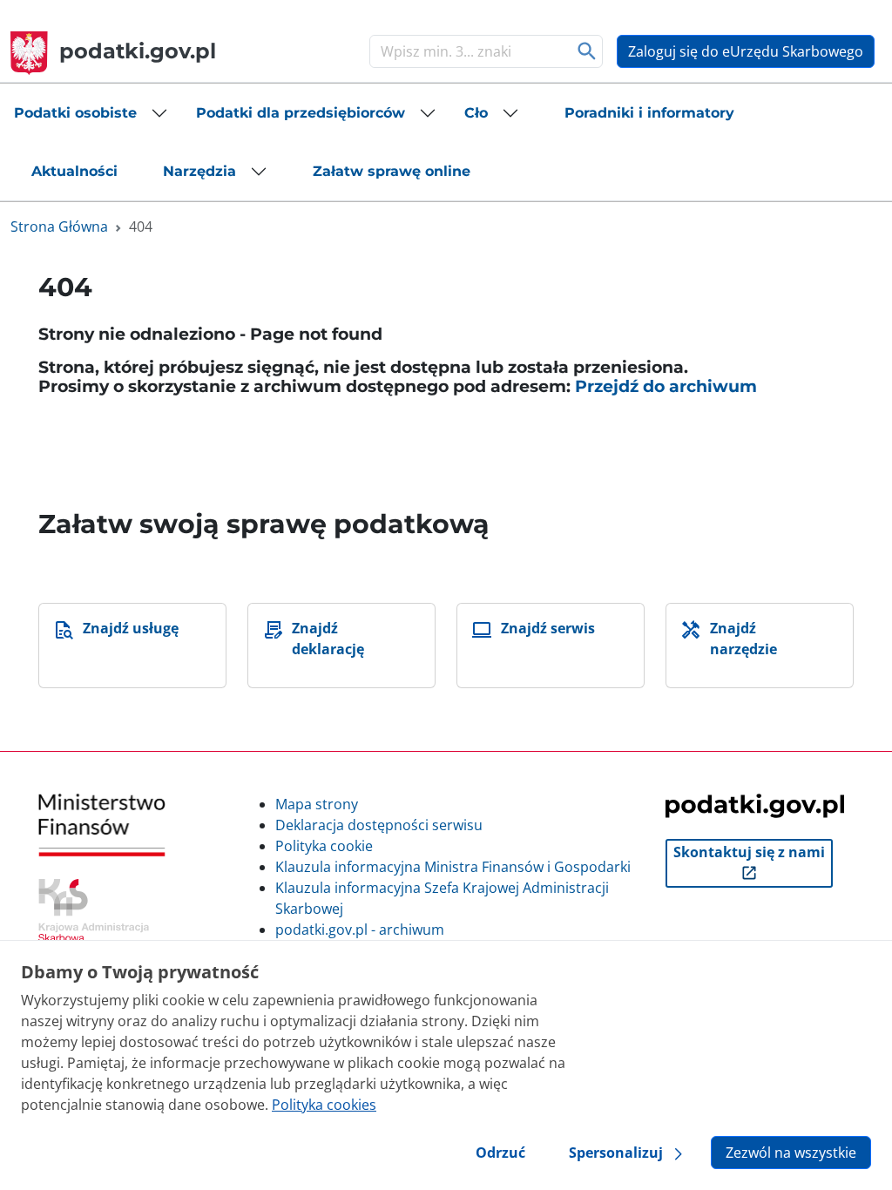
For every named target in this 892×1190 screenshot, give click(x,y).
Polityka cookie (324, 845)
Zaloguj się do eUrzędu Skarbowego (745, 51)
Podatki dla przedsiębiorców (300, 113)
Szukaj (587, 51)
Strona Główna (59, 226)
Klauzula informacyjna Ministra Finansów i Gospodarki (453, 866)
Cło (476, 113)
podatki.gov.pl (137, 51)
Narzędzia (199, 171)
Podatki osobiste (75, 113)
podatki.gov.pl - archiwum (359, 929)
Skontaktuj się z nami (749, 852)
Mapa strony (316, 804)
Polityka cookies (324, 1104)
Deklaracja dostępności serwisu (379, 825)
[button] (91, 113)
